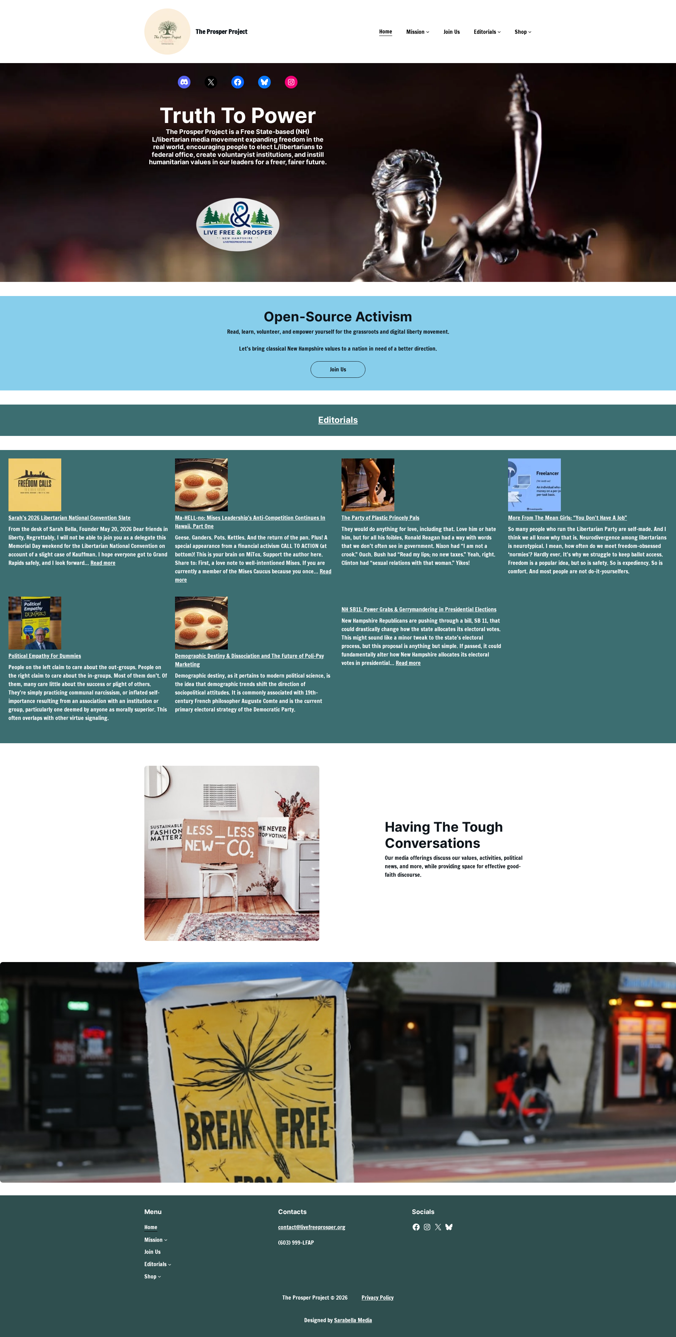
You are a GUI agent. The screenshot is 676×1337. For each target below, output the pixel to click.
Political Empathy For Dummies (44, 656)
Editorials (338, 420)
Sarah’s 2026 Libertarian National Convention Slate (69, 518)
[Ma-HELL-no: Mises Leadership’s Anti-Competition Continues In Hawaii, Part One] (201, 485)
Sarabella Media (353, 1320)
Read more (102, 563)
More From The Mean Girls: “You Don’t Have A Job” (567, 518)
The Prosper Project (221, 31)
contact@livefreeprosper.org (311, 1227)
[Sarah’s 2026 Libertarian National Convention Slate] (34, 485)
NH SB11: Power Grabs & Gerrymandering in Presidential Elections (419, 609)
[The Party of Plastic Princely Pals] (368, 485)
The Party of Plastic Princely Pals (380, 518)
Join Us (338, 369)
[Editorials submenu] (499, 31)
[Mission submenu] (428, 31)
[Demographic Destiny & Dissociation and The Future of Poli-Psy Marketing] (201, 624)
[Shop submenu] (530, 31)
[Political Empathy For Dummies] (34, 624)
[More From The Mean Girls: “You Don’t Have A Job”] (534, 485)
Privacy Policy (378, 1297)
